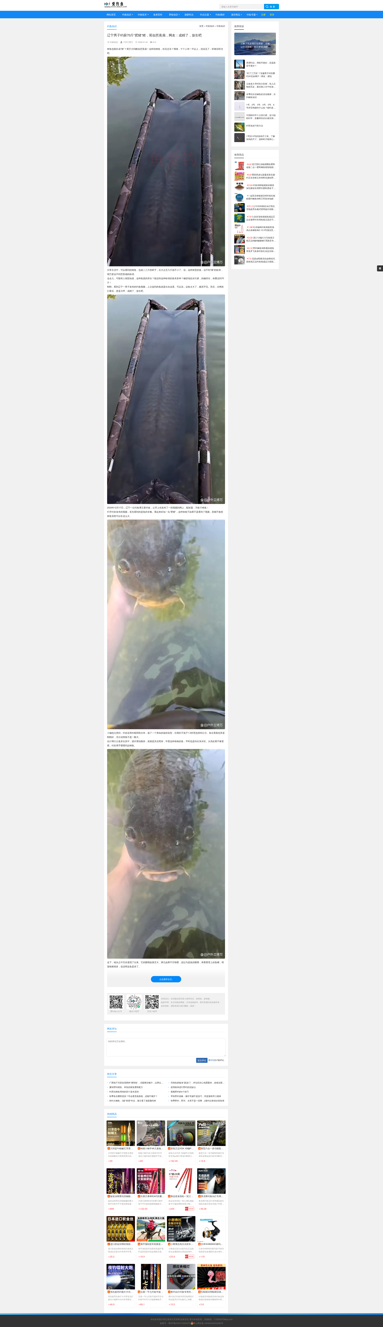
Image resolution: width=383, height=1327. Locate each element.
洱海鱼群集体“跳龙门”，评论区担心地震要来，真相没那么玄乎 (198, 1082)
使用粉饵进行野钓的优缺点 (183, 1087)
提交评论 (202, 1060)
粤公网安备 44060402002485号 (208, 1323)
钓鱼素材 (220, 14)
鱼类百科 (157, 14)
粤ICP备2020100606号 (179, 1323)
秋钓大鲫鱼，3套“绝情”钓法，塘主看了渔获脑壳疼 (132, 1100)
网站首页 (111, 14)
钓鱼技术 (142, 14)
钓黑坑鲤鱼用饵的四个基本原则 (124, 1091)
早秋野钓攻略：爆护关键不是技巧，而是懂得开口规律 (196, 1096)
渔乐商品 (235, 14)
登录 (272, 14)
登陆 (212, 1060)
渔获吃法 (188, 14)
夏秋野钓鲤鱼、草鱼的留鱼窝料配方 (126, 1087)
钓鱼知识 (126, 14)
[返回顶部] (377, 1191)
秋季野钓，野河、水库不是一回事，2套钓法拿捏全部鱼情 (197, 1100)
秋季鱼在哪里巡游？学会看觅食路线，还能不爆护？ (133, 1096)
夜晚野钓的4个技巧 (180, 1091)
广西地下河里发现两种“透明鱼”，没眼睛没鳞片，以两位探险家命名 (136, 1082)
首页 (201, 25)
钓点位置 (204, 14)
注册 (263, 14)
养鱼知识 (173, 14)
